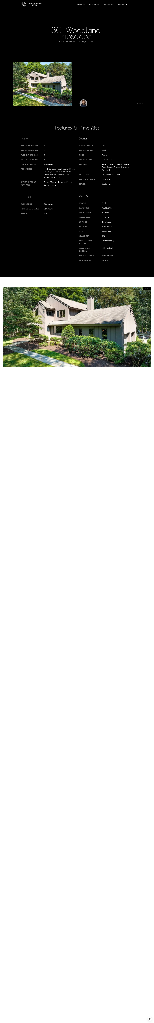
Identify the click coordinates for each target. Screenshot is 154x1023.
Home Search (122, 4)
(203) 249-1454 (108, 4)
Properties (81, 4)
